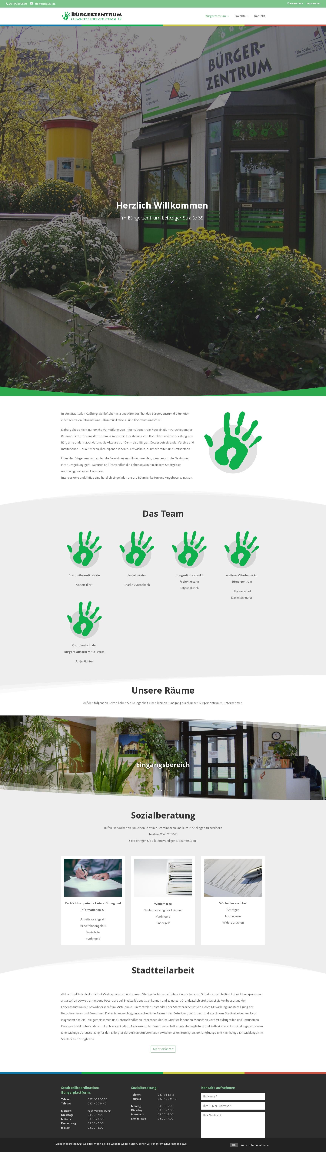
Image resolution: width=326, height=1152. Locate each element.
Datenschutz (295, 3)
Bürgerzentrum (215, 16)
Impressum (313, 3)
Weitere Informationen (255, 1145)
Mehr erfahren (163, 1049)
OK (234, 1145)
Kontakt (259, 16)
